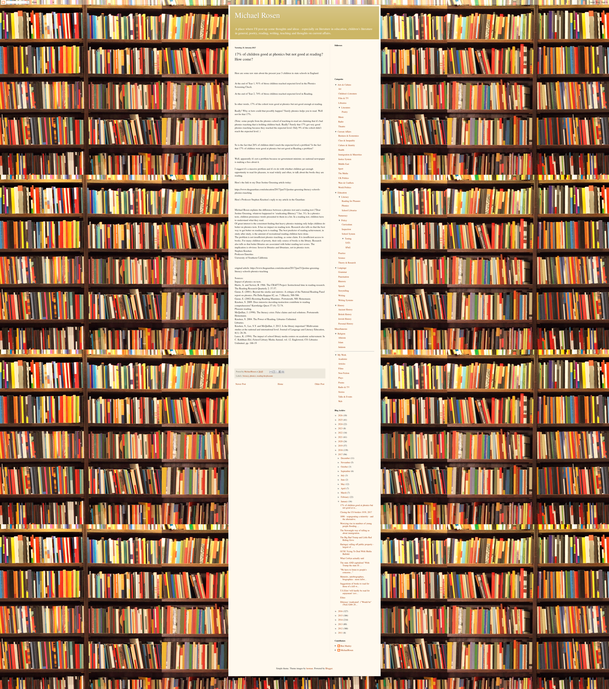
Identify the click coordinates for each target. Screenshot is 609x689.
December (345, 458)
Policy (344, 220)
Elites (342, 597)
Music (341, 117)
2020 (340, 441)
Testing (348, 238)
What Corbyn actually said (352, 558)
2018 (340, 450)
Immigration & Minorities (350, 154)
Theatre (341, 126)
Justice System (344, 159)
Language (342, 267)
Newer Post (241, 383)
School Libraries (349, 210)
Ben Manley (346, 646)
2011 (340, 632)
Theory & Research (347, 262)
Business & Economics (348, 135)
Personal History (345, 323)
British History (345, 314)
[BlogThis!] (273, 371)
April (343, 488)
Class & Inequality (346, 140)
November (346, 462)
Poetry (345, 111)
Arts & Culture (344, 84)
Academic (342, 358)
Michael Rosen (257, 15)
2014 (340, 619)
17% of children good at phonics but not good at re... (356, 506)
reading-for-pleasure (265, 376)
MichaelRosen (347, 650)
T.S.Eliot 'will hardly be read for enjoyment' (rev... (355, 592)
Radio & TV (344, 387)
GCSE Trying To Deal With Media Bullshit (356, 552)
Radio (341, 121)
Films (340, 368)
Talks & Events (345, 396)
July (343, 475)
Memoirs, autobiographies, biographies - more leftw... (353, 578)
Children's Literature (347, 93)
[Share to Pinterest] (283, 371)
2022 (340, 432)
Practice (341, 253)
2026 (340, 415)
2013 (340, 624)
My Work (342, 354)
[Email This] (270, 371)
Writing (341, 295)
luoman (309, 668)
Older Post (319, 383)
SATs (347, 242)
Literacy (345, 196)
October (345, 466)
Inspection (346, 229)
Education (342, 192)
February (345, 496)
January (344, 501)
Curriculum (347, 224)
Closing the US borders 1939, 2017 (356, 512)
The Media (343, 173)
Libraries (342, 102)
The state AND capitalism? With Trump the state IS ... (354, 564)
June (343, 479)
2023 (340, 428)
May (343, 484)
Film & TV (343, 98)
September (346, 471)
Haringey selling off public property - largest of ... (357, 545)
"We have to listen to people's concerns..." (353, 571)
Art (339, 88)
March (344, 492)
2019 (340, 445)
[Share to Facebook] (280, 371)
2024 (340, 424)
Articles (341, 363)
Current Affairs (344, 131)
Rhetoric (342, 281)
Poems (341, 382)
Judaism (341, 347)
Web (340, 401)
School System (348, 233)
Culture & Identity (346, 145)
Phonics (345, 205)
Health (341, 149)
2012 (340, 628)
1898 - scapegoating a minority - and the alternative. (356, 518)
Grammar (342, 271)
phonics (253, 376)
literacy (246, 376)
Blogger (328, 668)
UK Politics (343, 177)
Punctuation (343, 276)
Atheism (342, 337)
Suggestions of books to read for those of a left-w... (354, 585)
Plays (340, 377)
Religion (341, 333)
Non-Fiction (343, 373)
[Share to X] (276, 371)
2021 (340, 437)
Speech (341, 286)
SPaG (347, 247)
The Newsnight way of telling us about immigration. (355, 532)
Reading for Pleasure (351, 200)
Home (280, 383)
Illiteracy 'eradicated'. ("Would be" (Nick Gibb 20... (355, 603)
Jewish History (344, 318)
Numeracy (342, 215)
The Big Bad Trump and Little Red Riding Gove (356, 539)
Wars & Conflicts (346, 182)
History (341, 305)
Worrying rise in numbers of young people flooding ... (356, 525)
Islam (340, 342)
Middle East (343, 163)
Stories (341, 391)
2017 (340, 454)
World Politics (344, 187)
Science (341, 257)
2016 (340, 611)
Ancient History (345, 309)
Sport (340, 168)
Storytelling (343, 290)
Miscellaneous (341, 328)
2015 (340, 615)
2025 (340, 419)
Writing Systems (345, 300)
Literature (345, 107)
